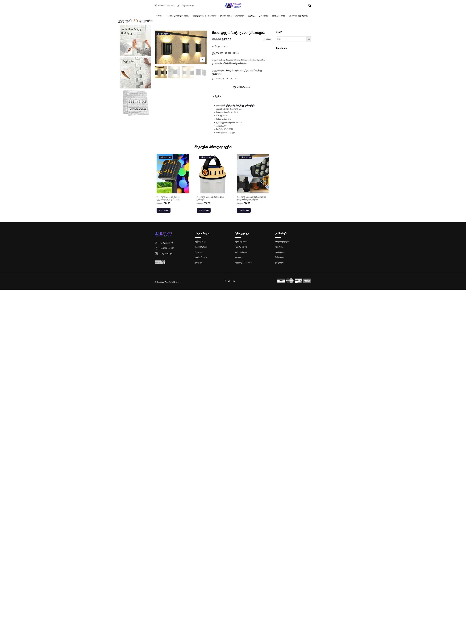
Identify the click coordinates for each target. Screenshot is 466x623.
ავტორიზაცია (241, 252)
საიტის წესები (201, 247)
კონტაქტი (199, 262)
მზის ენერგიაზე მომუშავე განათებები (238, 105)
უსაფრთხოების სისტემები (232, 16)
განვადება (279, 262)
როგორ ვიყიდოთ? (283, 242)
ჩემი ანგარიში (241, 242)
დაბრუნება (280, 252)
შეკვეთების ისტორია (244, 262)
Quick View (163, 210)
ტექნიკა (251, 16)
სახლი (159, 16)
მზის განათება (278, 16)
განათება (263, 16)
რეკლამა (199, 252)
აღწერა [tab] (216, 96)
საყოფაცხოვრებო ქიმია (177, 16)
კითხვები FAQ (201, 257)
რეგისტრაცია (241, 247)
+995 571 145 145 (166, 5)
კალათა (238, 257)
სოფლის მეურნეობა (298, 16)
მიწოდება (279, 257)
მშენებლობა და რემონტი (204, 16)
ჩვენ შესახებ (200, 242)
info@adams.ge (187, 5)
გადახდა (279, 247)
